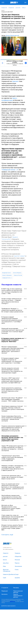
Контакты (4, 594)
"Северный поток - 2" (9, 170)
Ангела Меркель (17, 272)
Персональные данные (18, 591)
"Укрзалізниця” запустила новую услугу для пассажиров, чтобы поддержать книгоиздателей (12, 458)
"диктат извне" (19, 256)
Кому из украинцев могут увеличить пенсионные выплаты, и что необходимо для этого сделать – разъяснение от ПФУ (12, 487)
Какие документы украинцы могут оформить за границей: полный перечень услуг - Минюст (11, 390)
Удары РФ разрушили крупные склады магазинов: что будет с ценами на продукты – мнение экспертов (12, 448)
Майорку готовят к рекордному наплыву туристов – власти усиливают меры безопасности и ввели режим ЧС (12, 468)
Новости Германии (7, 275)
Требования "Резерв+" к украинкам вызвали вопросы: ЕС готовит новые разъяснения (12, 310)
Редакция (4, 591)
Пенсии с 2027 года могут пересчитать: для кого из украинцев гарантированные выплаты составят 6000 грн (11, 380)
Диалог (3, 10)
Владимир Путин (6, 272)
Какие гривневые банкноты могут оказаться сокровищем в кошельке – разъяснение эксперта (12, 418)
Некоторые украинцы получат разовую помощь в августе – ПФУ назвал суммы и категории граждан (12, 408)
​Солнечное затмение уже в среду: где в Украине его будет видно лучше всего (12, 477)
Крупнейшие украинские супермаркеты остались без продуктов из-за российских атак (11, 498)
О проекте (4, 587)
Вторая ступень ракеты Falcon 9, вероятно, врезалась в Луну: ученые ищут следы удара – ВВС (12, 527)
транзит (15, 81)
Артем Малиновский (12, 35)
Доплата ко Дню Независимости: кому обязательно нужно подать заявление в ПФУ (10, 508)
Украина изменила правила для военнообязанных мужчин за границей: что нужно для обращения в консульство (12, 428)
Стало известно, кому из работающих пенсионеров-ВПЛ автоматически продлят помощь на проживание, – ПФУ (12, 517)
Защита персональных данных (17, 596)
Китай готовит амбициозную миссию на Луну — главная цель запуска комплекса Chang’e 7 (11, 301)
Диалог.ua (12, 601)
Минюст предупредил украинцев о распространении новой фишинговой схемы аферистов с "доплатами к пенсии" (12, 350)
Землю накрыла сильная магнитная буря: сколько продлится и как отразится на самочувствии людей (11, 370)
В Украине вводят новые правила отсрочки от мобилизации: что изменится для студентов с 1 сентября (11, 360)
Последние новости (11, 285)
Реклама (16, 587)
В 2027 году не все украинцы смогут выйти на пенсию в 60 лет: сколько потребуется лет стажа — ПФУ (11, 291)
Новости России (18, 275)
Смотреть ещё (7, 534)
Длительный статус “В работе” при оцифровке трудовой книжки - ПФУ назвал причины (12, 399)
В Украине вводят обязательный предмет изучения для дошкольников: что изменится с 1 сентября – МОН (11, 320)
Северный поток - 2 (7, 277)
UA (25, 2)
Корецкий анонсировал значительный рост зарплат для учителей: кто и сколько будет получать (12, 331)
